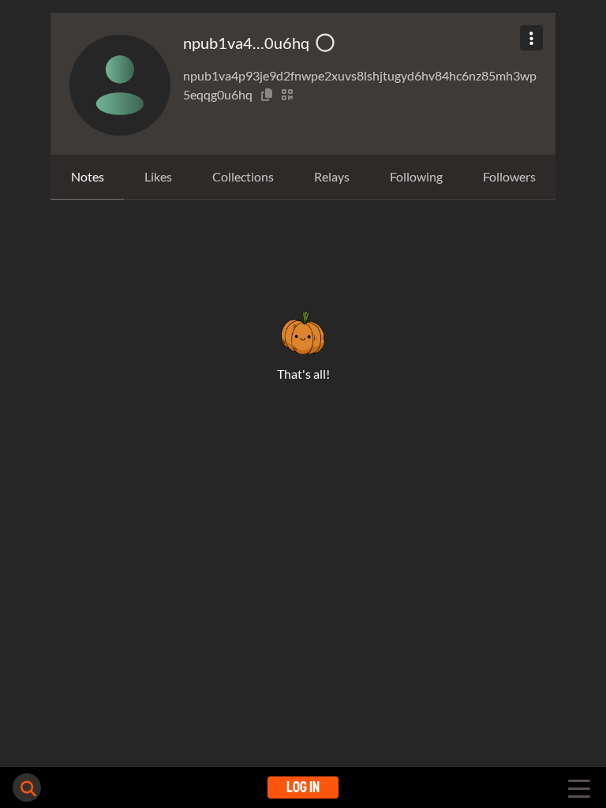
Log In (303, 787)
